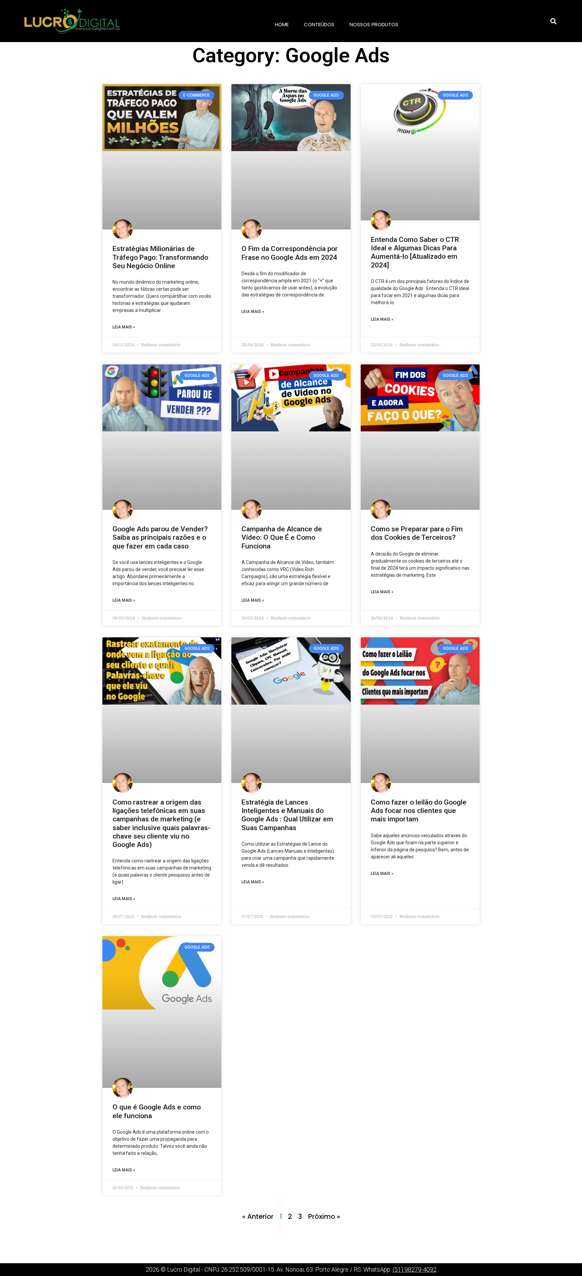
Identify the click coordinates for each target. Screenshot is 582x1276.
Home (282, 24)
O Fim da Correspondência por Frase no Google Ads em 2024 (289, 253)
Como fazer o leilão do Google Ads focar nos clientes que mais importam (418, 810)
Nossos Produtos (374, 24)
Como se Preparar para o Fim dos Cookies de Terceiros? (417, 533)
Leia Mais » (123, 327)
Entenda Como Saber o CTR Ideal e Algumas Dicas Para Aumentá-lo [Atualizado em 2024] (415, 252)
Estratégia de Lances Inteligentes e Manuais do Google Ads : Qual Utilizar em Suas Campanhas (287, 815)
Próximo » (324, 1216)
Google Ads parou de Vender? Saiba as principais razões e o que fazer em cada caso (160, 537)
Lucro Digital (183, 1269)
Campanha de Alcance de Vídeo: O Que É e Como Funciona (281, 537)
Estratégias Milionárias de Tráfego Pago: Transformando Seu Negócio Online (160, 257)
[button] (553, 21)
